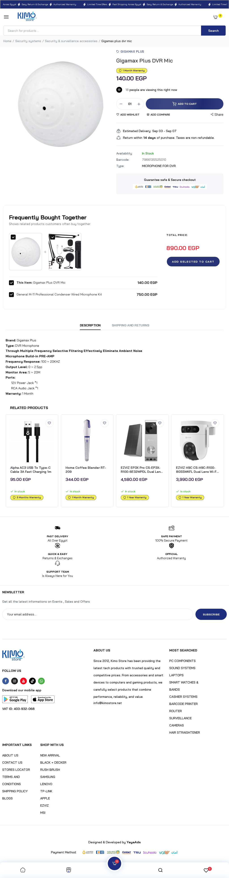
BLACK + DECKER (53, 762)
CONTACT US (12, 762)
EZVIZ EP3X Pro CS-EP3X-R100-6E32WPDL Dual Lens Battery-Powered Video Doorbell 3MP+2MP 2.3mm (141, 470)
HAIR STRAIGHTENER (184, 732)
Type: (120, 166)
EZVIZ (44, 805)
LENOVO (46, 784)
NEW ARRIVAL (50, 755)
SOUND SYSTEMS (182, 668)
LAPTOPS (176, 675)
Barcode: (122, 160)
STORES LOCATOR (16, 770)
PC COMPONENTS (182, 661)
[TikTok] (32, 681)
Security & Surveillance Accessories (71, 41)
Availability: (124, 153)
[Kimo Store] (27, 17)
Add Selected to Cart (193, 261)
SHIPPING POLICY (15, 791)
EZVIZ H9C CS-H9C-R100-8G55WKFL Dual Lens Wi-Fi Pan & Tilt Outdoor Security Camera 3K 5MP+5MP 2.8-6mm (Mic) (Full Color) (196, 470)
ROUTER (175, 711)
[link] (49, 423)
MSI (42, 813)
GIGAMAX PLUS (132, 51)
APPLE (45, 798)
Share (218, 114)
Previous (4, 462)
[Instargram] (14, 681)
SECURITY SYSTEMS (28, 41)
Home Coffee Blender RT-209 (86, 470)
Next (225, 462)
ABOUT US (10, 755)
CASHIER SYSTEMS (183, 697)
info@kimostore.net (107, 703)
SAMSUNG (47, 777)
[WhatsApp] (41, 681)
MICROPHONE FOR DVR (159, 166)
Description (90, 325)
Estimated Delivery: (137, 131)
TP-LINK (46, 791)
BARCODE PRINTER (183, 704)
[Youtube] (23, 681)
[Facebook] (5, 681)
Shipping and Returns (130, 325)
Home (7, 41)
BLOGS (7, 798)
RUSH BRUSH (50, 770)
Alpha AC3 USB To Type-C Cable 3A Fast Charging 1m (30, 470)
